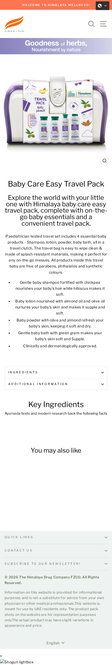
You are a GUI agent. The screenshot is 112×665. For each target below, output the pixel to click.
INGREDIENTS (23, 372)
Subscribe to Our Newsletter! (43, 564)
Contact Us (19, 550)
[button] (102, 5)
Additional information (38, 384)
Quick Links (19, 537)
